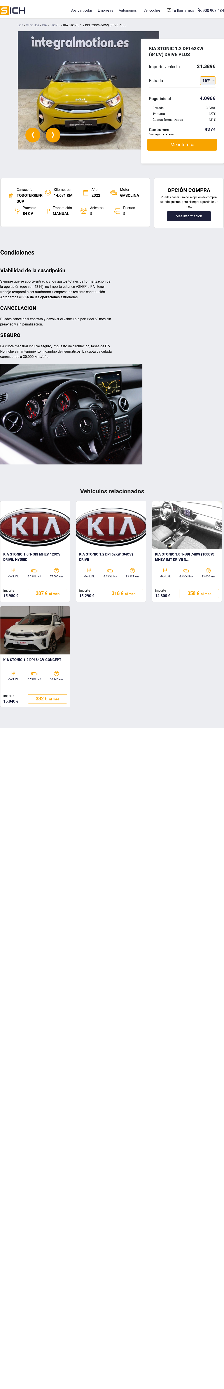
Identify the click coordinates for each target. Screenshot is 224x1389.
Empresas (105, 10)
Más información (189, 216)
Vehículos (32, 25)
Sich (20, 25)
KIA (44, 25)
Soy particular (81, 10)
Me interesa (182, 144)
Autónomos (128, 10)
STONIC (55, 25)
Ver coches (152, 10)
